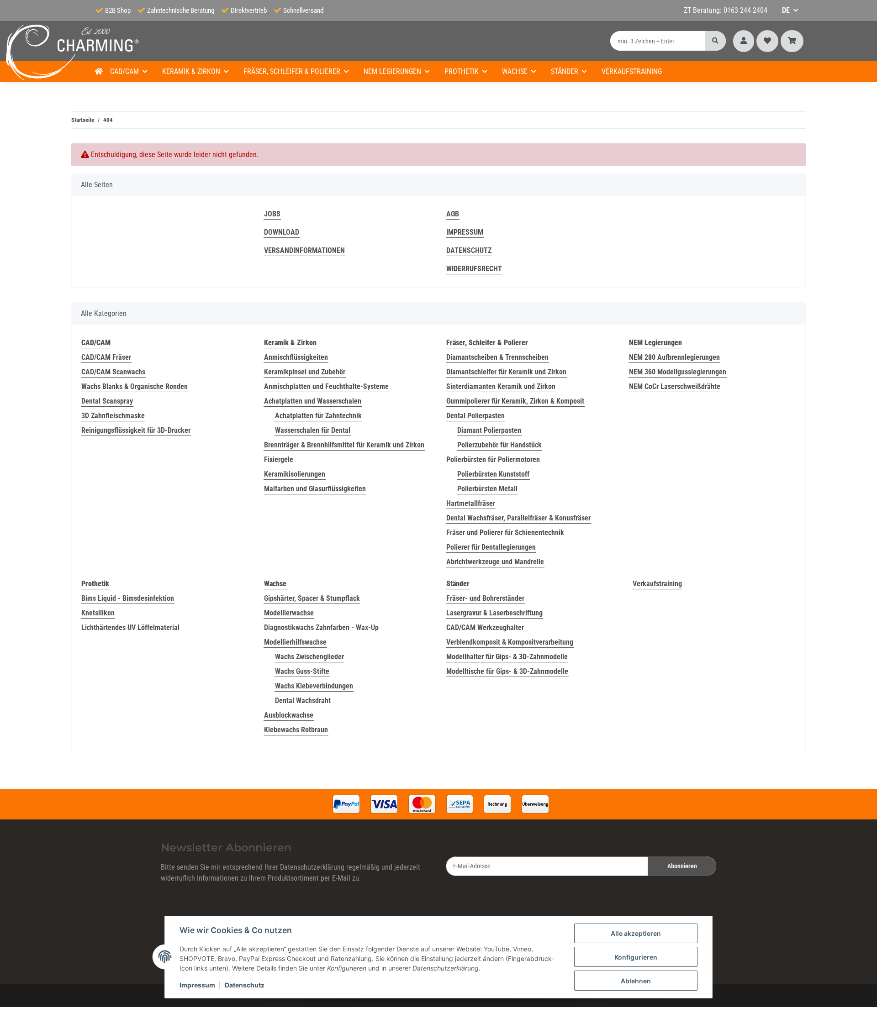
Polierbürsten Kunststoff (493, 474)
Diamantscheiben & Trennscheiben (497, 357)
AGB (452, 214)
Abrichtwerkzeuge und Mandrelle (495, 561)
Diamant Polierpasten (489, 430)
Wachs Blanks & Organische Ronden (134, 386)
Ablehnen (636, 981)
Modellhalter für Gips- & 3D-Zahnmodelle (507, 656)
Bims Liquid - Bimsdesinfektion (127, 598)
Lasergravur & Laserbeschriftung (494, 613)
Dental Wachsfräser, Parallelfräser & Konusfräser (518, 518)
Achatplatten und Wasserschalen (312, 401)
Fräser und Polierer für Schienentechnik (505, 532)
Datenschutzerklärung (312, 867)
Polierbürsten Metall (487, 488)
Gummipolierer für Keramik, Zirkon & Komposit (515, 401)
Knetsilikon (98, 613)
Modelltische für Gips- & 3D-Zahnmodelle (507, 671)
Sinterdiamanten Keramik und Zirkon (500, 386)
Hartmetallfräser (470, 503)
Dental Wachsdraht (303, 700)
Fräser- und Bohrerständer (485, 598)
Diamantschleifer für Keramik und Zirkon (506, 371)
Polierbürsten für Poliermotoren (493, 459)
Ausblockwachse (288, 715)
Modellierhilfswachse (295, 642)
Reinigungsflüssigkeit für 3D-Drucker (135, 430)
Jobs (272, 214)
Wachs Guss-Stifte (302, 671)
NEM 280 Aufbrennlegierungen (674, 357)
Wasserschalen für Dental (312, 430)
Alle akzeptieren (636, 933)
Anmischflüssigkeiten (296, 357)
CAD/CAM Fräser (106, 357)
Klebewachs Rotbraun (296, 729)
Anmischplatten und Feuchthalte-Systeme (326, 386)
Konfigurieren (635, 957)
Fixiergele (278, 459)
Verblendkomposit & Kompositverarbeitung (509, 642)
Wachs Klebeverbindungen (314, 686)
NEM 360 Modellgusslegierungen (677, 371)
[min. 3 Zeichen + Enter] (715, 41)
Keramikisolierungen (294, 474)
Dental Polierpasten (475, 415)
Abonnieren (682, 866)
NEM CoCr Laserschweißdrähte (674, 386)
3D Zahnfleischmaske (113, 415)
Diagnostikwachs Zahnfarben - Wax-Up (321, 627)
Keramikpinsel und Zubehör (304, 371)
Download (281, 232)
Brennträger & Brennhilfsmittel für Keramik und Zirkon (344, 445)
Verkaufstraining (657, 583)
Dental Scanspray (107, 401)
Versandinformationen (304, 250)
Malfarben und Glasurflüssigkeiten (315, 488)
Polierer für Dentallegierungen (491, 547)
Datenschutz (244, 985)
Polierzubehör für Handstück (499, 445)
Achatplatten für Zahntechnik (318, 415)
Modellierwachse (289, 613)
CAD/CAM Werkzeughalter (485, 627)
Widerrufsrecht (474, 268)
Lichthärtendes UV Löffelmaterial (130, 627)
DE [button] (786, 10)
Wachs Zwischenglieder (309, 656)
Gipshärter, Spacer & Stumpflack (312, 598)
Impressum (197, 985)
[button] (743, 41)
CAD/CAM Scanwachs (113, 371)
